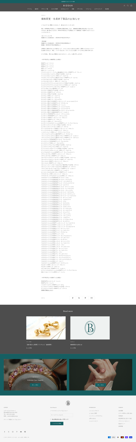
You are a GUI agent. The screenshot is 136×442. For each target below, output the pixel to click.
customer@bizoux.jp (12, 416)
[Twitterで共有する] (79, 298)
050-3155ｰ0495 (11, 414)
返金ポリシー (122, 423)
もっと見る (29, 348)
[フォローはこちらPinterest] (17, 432)
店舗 (73, 9)
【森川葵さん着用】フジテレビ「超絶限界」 (39, 344)
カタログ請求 (54, 9)
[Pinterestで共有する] (85, 298)
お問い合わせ (92, 418)
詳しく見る (35, 385)
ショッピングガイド (94, 410)
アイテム (29, 9)
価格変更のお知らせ (76, 344)
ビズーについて (98, 9)
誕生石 (36, 9)
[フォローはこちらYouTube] (21, 432)
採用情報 (121, 426)
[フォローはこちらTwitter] (8, 432)
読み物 (107, 9)
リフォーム (88, 9)
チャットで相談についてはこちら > (12, 419)
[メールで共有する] (92, 298)
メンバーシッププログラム (95, 416)
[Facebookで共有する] (73, 298)
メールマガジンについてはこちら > (59, 410)
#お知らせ (43, 15)
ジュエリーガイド (93, 421)
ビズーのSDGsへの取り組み (125, 413)
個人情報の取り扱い (57, 419)
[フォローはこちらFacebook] (4, 432)
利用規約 (121, 416)
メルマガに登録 (56, 423)
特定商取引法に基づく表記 (125, 418)
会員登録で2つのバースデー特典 (68, 1)
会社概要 (121, 410)
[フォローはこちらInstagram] (13, 432)
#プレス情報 (28, 341)
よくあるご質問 (93, 413)
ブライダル (80, 9)
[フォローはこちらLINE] (25, 432)
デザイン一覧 (44, 9)
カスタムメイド (65, 9)
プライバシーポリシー (124, 421)
